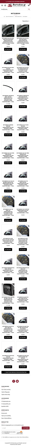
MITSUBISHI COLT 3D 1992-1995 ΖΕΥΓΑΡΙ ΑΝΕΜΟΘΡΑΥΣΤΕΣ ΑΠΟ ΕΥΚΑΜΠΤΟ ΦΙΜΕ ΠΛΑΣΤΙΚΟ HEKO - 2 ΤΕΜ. (8, 155)
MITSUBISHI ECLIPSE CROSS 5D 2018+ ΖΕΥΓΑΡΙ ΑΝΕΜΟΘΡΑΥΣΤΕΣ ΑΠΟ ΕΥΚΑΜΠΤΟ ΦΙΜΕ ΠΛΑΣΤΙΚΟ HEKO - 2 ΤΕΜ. (8, 241)
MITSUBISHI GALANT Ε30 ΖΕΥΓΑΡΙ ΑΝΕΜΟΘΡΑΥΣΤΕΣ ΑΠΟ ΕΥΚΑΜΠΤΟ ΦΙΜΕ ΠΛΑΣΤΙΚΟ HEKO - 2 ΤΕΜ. (8, 358)
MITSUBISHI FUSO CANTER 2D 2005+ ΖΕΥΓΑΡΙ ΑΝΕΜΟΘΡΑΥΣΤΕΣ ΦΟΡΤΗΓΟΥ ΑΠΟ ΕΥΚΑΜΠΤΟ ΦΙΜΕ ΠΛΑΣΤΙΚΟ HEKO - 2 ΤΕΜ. (8, 300)
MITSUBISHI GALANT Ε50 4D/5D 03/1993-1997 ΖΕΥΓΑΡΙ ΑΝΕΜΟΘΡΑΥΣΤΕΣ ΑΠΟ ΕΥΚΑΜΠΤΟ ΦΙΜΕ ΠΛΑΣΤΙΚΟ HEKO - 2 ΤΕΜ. (23, 358)
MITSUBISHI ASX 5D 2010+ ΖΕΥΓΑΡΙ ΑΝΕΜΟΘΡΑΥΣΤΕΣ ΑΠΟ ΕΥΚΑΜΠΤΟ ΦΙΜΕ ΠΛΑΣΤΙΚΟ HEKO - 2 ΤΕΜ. (8, 70)
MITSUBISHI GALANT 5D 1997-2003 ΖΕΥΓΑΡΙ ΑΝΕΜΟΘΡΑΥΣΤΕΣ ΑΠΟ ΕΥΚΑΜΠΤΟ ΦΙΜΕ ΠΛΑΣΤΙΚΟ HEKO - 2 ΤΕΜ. (23, 299)
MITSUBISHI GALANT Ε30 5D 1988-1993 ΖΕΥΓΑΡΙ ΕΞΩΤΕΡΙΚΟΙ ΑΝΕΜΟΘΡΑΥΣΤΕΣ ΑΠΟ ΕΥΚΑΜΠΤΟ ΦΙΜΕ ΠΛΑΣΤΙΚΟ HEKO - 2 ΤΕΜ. (23, 329)
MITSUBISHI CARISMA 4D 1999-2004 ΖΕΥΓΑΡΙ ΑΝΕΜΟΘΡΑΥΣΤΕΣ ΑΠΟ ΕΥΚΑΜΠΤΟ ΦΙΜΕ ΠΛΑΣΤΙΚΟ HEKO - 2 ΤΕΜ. (23, 98)
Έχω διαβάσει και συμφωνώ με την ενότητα (15, 437)
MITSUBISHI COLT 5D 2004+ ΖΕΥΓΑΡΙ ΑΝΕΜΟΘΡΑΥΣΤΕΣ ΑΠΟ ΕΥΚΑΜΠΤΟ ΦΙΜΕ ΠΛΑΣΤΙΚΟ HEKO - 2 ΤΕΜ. (23, 183)
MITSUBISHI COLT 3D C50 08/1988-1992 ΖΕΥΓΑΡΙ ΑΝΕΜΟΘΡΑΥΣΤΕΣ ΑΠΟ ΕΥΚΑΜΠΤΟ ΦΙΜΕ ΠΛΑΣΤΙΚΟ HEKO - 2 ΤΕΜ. (8, 183)
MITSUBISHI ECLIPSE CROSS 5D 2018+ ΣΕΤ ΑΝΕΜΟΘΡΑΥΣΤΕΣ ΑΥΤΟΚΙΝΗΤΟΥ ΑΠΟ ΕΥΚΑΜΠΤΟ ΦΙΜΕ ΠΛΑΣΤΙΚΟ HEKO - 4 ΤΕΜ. (23, 241)
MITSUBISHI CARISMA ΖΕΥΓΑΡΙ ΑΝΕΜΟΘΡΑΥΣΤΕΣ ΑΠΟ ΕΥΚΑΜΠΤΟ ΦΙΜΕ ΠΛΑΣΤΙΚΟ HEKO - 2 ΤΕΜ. (8, 127)
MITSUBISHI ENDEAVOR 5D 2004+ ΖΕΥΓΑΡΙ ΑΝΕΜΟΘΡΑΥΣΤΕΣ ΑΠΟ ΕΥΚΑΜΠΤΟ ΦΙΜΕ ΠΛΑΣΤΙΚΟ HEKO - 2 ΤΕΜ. (8, 270)
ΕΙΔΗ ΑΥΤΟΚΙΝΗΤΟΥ (10, 16)
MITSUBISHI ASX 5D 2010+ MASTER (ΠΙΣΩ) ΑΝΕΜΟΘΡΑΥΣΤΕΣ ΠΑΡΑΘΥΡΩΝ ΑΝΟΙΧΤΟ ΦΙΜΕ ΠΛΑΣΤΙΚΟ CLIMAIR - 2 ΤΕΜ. (23, 41)
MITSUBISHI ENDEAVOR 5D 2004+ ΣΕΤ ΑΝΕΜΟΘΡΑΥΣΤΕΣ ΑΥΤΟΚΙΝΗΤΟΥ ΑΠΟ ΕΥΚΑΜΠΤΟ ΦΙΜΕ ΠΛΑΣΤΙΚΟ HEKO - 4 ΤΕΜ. (23, 270)
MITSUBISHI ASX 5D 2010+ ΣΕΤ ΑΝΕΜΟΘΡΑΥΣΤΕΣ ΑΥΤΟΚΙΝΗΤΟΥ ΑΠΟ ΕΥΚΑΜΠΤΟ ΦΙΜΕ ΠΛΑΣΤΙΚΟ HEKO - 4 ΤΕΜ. (23, 70)
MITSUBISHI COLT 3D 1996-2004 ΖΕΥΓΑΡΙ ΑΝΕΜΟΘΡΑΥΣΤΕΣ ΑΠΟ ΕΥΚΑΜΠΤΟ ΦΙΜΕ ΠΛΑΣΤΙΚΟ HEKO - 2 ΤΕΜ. (23, 155)
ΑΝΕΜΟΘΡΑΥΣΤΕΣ (18, 16)
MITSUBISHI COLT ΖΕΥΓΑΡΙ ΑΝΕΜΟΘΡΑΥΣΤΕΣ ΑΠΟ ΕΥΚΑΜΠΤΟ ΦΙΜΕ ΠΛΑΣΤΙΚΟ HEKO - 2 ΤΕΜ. (23, 211)
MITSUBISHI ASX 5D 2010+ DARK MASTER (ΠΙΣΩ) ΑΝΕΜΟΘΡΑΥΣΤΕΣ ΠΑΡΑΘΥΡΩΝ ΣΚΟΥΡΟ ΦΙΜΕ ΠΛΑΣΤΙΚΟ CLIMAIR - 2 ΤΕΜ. (8, 41)
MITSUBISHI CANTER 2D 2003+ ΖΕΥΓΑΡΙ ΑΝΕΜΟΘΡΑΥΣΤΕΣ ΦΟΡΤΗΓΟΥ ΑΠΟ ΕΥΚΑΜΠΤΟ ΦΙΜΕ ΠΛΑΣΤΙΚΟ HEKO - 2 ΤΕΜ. (8, 98)
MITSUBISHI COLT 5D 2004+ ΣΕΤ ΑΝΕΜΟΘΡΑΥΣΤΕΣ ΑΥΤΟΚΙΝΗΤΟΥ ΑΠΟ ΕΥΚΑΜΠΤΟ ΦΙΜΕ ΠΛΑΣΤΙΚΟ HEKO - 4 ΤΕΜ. (8, 212)
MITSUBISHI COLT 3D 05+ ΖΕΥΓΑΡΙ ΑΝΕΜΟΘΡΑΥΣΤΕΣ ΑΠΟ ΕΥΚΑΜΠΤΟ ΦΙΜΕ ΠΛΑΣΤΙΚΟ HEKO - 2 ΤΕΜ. (23, 127)
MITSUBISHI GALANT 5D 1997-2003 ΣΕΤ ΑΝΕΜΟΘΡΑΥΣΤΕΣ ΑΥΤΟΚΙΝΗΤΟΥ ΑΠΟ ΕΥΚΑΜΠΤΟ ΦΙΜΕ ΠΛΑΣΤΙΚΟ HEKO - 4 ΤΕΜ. (8, 329)
